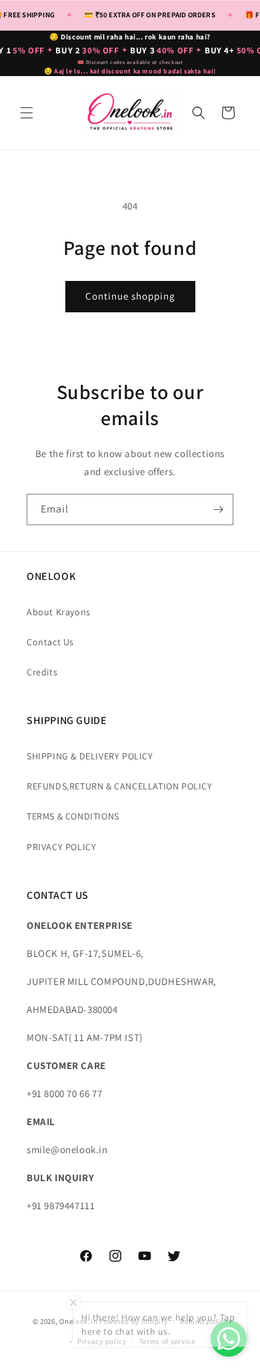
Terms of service (167, 1341)
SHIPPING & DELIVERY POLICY (90, 756)
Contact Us (50, 642)
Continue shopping (130, 296)
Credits (42, 672)
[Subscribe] (218, 509)
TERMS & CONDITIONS (73, 816)
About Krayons (59, 612)
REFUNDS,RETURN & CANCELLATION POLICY (120, 786)
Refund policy (203, 1321)
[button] (26, 112)
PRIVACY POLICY (61, 847)
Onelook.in (78, 1320)
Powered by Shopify (133, 1320)
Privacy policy (102, 1341)
